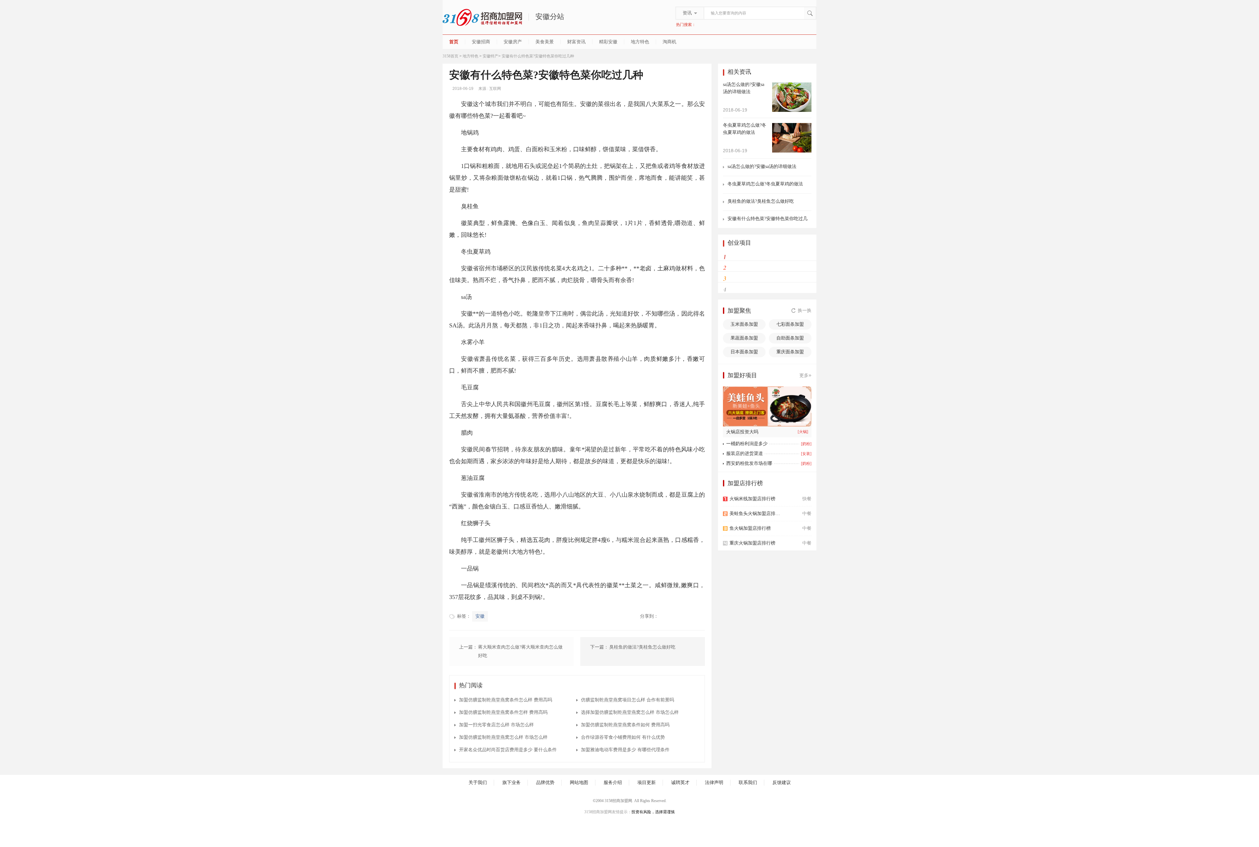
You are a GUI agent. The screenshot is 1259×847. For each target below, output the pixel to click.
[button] (775, 423)
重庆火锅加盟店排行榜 (752, 543)
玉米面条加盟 (744, 324)
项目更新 (646, 782)
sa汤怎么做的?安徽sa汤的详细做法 (762, 166)
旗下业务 (511, 782)
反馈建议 (781, 782)
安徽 (480, 616)
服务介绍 (613, 782)
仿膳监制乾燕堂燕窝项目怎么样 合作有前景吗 (627, 699)
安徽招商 (481, 41)
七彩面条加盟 (790, 324)
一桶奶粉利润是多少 (747, 443)
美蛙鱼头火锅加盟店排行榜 (756, 513)
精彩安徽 (608, 41)
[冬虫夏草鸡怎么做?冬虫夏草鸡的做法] (791, 137)
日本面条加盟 (744, 351)
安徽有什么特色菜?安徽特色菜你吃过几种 (768, 219)
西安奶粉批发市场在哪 (749, 463)
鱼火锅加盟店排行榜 (750, 528)
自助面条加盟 (790, 338)
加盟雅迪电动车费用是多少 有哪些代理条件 (625, 749)
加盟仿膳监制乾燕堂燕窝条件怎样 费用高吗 (503, 712)
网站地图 (579, 782)
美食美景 (544, 41)
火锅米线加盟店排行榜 (752, 498)
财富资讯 (576, 41)
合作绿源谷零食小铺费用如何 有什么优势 (623, 737)
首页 (453, 41)
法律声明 (714, 782)
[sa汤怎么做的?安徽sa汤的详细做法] (791, 96)
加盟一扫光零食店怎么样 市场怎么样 (496, 724)
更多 (805, 375)
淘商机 (669, 41)
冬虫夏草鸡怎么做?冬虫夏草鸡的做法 (765, 183)
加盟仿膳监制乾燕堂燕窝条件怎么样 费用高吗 (505, 699)
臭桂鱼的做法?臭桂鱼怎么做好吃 (761, 201)
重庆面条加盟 (790, 351)
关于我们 (478, 782)
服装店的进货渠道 (744, 453)
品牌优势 (545, 782)
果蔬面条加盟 (744, 338)
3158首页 (450, 56)
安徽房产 (513, 41)
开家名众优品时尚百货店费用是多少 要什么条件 (508, 749)
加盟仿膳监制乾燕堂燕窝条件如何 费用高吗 (625, 724)
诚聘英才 (680, 782)
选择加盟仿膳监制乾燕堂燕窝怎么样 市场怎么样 (630, 712)
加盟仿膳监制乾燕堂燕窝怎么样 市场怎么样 (503, 737)
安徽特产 (490, 56)
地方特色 (640, 41)
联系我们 (748, 782)
